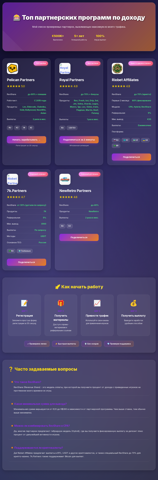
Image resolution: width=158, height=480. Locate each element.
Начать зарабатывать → (26, 139)
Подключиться (131, 157)
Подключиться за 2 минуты (79, 139)
